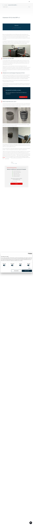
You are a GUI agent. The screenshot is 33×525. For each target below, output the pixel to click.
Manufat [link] (4, 157)
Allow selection (16, 270)
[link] (28, 253)
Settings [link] (29, 268)
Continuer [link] (16, 183)
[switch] (12, 265)
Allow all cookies (27, 270)
